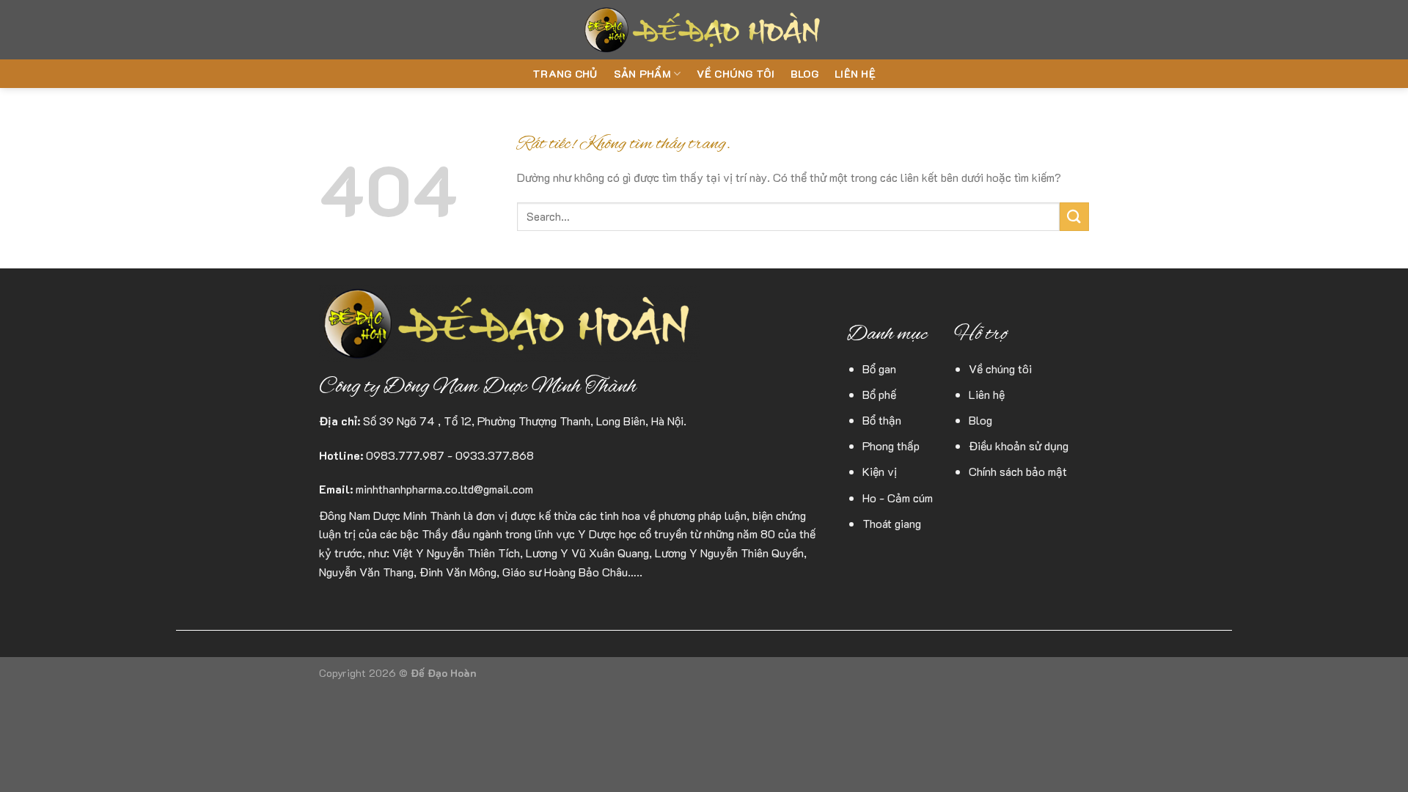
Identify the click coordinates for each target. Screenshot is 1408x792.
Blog (804, 74)
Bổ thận (881, 420)
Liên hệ (855, 74)
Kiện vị (879, 471)
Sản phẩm (642, 74)
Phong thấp (891, 445)
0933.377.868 (494, 455)
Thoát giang (891, 523)
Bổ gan (879, 368)
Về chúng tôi (735, 74)
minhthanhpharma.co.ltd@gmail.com (444, 488)
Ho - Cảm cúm (897, 497)
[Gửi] (1074, 216)
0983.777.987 (405, 455)
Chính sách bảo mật (1018, 471)
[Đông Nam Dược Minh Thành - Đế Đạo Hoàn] (704, 30)
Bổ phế (879, 394)
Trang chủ (565, 74)
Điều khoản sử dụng (1018, 445)
